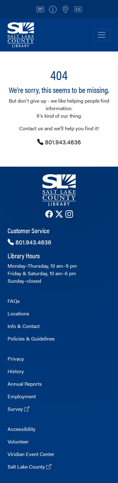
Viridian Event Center (31, 454)
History (16, 371)
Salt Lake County (27, 466)
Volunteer (18, 441)
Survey (16, 408)
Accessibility (22, 428)
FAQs (14, 300)
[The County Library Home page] (59, 190)
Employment (22, 396)
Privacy (16, 358)
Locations (18, 313)
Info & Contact (24, 326)
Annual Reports (25, 383)
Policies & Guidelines (31, 338)
